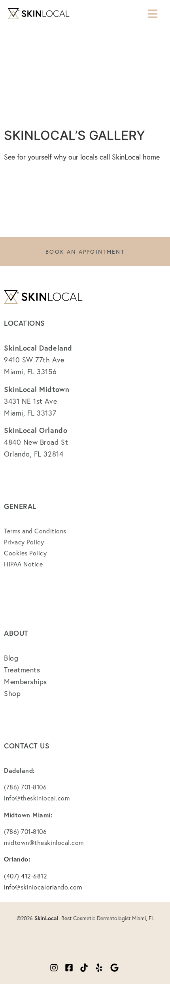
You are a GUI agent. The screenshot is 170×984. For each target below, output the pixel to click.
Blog (11, 658)
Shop (12, 693)
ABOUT (16, 633)
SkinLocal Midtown (36, 389)
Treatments (22, 669)
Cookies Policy (25, 553)
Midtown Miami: (28, 815)
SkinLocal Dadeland (38, 348)
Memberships (25, 681)
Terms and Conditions (35, 531)
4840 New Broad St (36, 442)
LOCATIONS (24, 323)
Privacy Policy (24, 542)
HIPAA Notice (23, 564)
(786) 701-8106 (26, 787)
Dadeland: (19, 770)
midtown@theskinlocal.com (44, 842)
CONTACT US (26, 745)
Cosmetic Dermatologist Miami (109, 918)
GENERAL (20, 506)
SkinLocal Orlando (35, 430)
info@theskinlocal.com (37, 798)
